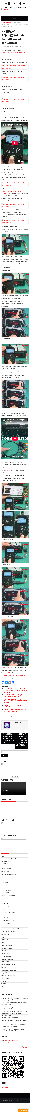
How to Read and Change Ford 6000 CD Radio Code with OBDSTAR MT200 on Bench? (16, 690)
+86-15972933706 (13, 1045)
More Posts (16, 726)
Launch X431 (5, 953)
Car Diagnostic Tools (7, 934)
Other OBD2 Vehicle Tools (8, 975)
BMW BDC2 (5, 898)
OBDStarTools (5, 1087)
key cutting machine (7, 948)
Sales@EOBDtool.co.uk (11, 1040)
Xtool (3, 989)
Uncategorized (5, 978)
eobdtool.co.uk (20, 46)
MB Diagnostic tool (6, 956)
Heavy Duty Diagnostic (7, 945)
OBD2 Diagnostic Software (9, 964)
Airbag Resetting (6, 906)
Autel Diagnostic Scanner (8, 912)
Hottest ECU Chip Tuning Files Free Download (14, 859)
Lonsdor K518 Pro (6, 861)
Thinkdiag (4, 879)
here (9, 672)
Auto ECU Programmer (8, 920)
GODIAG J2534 (6, 877)
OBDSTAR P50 (5, 871)
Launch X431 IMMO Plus (8, 895)
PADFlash (4, 888)
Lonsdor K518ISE (6, 863)
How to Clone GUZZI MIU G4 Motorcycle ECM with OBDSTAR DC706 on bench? (16, 701)
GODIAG (4, 942)
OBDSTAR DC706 (6, 868)
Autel (3, 909)
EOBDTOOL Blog (15, 4)
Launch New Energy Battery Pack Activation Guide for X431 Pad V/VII (8, 738)
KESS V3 (4, 856)
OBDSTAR (9, 22)
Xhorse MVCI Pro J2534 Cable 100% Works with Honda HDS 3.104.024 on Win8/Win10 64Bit (21, 739)
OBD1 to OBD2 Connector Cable (10, 962)
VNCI (3, 866)
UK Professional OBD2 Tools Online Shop (14, 675)
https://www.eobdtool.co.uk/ (13, 1047)
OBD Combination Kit (7, 959)
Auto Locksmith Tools (7, 926)
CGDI (3, 937)
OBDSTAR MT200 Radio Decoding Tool (13, 52)
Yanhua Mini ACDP (6, 890)
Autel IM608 (5, 882)
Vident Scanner (6, 981)
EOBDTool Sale (6, 940)
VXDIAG (4, 984)
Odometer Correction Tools (9, 970)
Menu (15, 18)
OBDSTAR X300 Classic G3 (9, 874)
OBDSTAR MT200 (7, 667)
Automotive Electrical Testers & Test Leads (13, 929)
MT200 (9, 470)
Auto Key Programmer (7, 923)
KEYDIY (4, 951)
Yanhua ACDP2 (6, 892)
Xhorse (3, 986)
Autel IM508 (5, 885)
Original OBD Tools (7, 973)
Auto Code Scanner (7, 917)
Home (3, 22)
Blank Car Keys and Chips (8, 931)
